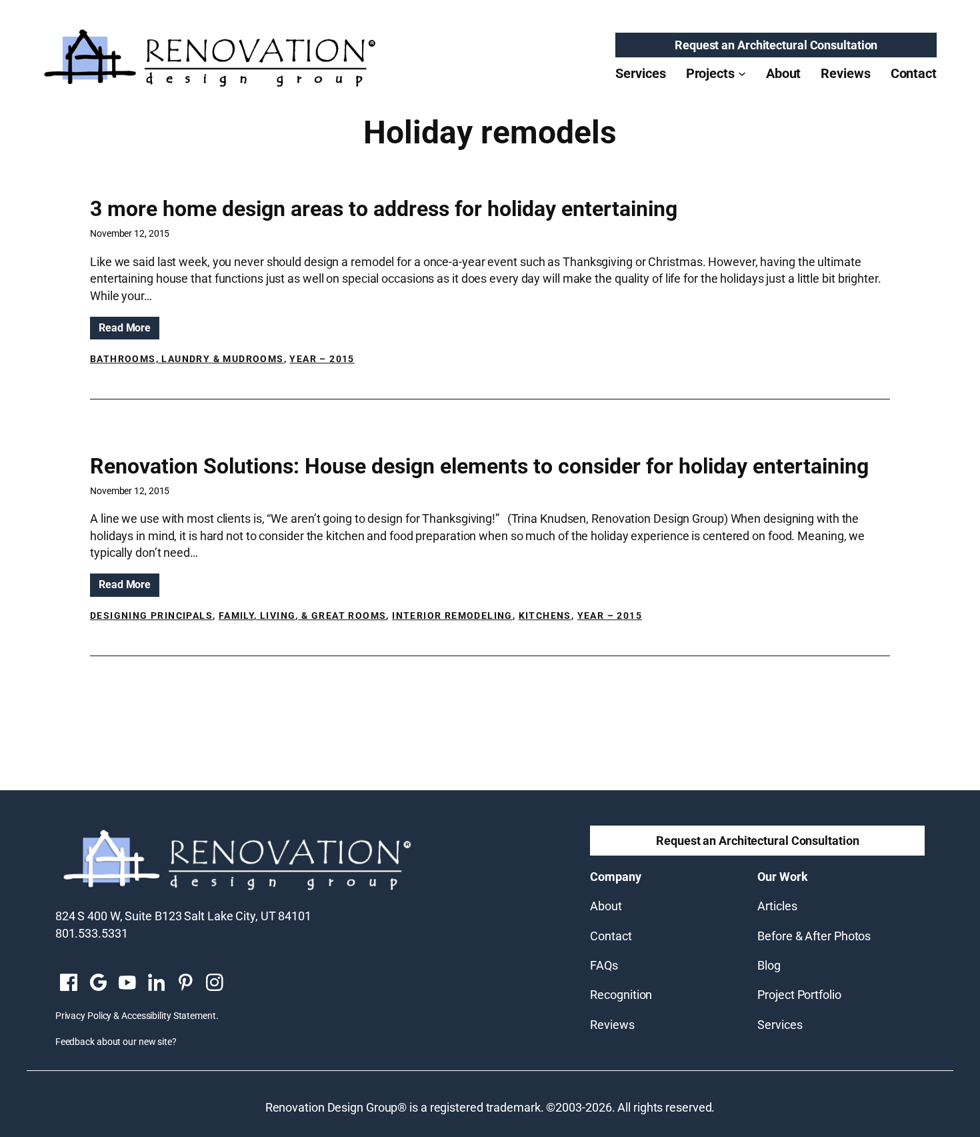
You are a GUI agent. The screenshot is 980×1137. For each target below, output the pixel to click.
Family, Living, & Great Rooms (303, 615)
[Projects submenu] (742, 73)
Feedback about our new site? (116, 1041)
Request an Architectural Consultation (776, 45)
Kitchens (545, 615)
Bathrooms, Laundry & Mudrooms (187, 358)
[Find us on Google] (98, 984)
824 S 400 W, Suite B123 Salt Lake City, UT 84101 (183, 916)
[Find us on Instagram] (215, 984)
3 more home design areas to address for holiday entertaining (383, 209)
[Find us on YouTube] (127, 984)
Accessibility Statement (168, 1015)
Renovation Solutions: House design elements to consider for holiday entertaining (479, 466)
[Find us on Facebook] (69, 984)
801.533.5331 (91, 933)
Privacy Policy (83, 1015)
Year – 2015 (321, 358)
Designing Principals (151, 615)
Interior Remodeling (452, 615)
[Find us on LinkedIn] (156, 984)
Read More (129, 330)
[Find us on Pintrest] (185, 984)
